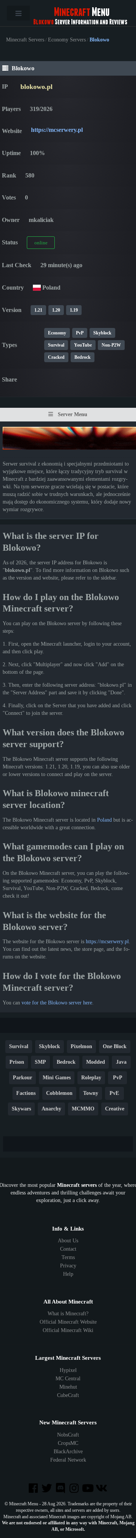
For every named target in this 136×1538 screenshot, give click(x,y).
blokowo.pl (36, 86)
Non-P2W (111, 345)
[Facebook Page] (33, 1489)
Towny (90, 1093)
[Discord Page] (61, 1489)
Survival (56, 345)
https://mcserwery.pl (57, 130)
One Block (115, 1046)
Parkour (22, 1077)
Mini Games (57, 1077)
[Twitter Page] (47, 1489)
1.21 (38, 310)
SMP (40, 1062)
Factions (26, 1093)
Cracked (56, 357)
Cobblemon (59, 1093)
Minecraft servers (77, 1185)
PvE (114, 1093)
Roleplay (91, 1077)
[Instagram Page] (75, 1489)
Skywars (21, 1109)
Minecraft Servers (25, 40)
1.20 (56, 310)
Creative (114, 1109)
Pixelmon (81, 1046)
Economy (57, 333)
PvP (79, 333)
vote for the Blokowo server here (57, 1003)
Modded (95, 1062)
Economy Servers (67, 40)
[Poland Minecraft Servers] (37, 287)
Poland (104, 820)
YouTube (83, 345)
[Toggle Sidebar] (18, 13)
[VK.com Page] (102, 1489)
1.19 (74, 310)
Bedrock (82, 357)
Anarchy (51, 1109)
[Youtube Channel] (88, 1489)
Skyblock (102, 333)
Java (121, 1062)
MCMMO (83, 1109)
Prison (16, 1062)
